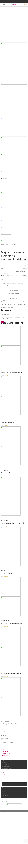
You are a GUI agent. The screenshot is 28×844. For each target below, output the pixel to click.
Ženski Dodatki (6, 785)
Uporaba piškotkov (5, 755)
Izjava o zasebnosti (6, 753)
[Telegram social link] (17, 1)
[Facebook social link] (11, 1)
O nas (3, 749)
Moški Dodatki (5, 783)
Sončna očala (4, 778)
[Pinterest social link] (14, 1)
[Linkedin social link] (15, 1)
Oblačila (3, 774)
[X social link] (12, 1)
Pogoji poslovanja (5, 751)
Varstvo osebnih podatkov (7, 757)
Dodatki (3, 781)
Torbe (3, 776)
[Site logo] (14, 4)
